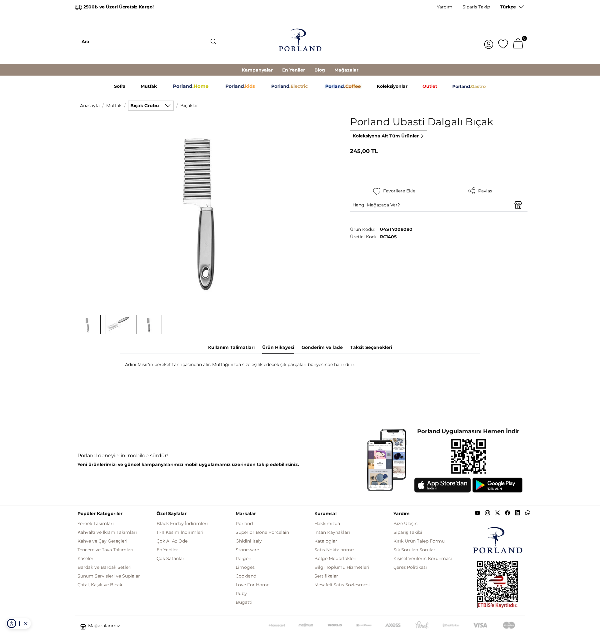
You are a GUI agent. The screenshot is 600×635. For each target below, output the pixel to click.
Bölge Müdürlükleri (335, 558)
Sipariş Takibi (407, 532)
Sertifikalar (326, 576)
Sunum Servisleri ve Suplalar (109, 576)
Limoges (245, 567)
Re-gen (243, 558)
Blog (319, 70)
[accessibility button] (11, 623)
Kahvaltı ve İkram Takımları (107, 532)
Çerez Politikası (410, 567)
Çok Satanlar (170, 558)
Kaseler (85, 558)
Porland (244, 523)
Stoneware (247, 550)
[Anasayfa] (300, 41)
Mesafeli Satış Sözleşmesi (342, 585)
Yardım (444, 7)
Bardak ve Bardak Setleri (105, 567)
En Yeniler (293, 70)
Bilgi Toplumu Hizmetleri (341, 567)
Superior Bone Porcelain (262, 532)
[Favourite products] (503, 41)
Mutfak (114, 105)
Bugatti (244, 602)
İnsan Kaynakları (332, 532)
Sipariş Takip (476, 7)
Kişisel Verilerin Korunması (422, 558)
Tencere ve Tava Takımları (105, 550)
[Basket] (518, 41)
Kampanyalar (257, 70)
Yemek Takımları (96, 523)
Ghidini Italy (249, 541)
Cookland (246, 576)
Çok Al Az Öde (172, 541)
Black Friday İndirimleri (182, 523)
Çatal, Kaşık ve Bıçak (100, 585)
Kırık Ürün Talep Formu (419, 541)
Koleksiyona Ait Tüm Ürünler (386, 136)
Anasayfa (90, 105)
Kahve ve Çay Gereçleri (103, 541)
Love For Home (252, 585)
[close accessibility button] (25, 623)
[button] (88, 324)
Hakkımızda (327, 523)
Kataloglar (325, 541)
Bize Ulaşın (405, 523)
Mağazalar (346, 70)
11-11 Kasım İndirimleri (180, 532)
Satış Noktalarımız (334, 550)
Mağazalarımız (104, 625)
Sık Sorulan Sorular (414, 550)
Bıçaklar (189, 105)
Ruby (241, 593)
